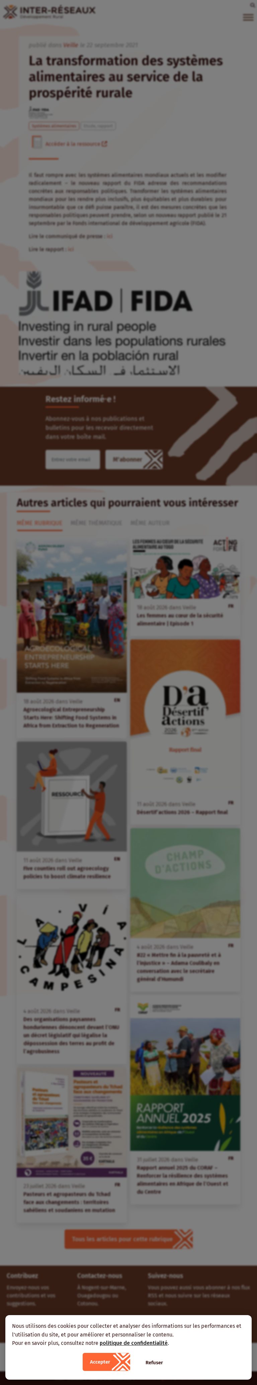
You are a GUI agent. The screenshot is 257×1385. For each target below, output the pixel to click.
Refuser (154, 1363)
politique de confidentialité (134, 1343)
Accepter (100, 1362)
